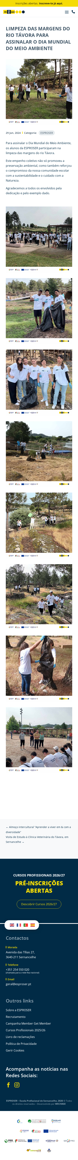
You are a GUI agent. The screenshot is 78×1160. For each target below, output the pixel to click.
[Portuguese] (26, 924)
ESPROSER (46, 133)
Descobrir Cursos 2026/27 (39, 904)
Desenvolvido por (51, 1103)
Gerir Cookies (15, 1050)
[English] (12, 924)
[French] (19, 924)
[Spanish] (32, 924)
